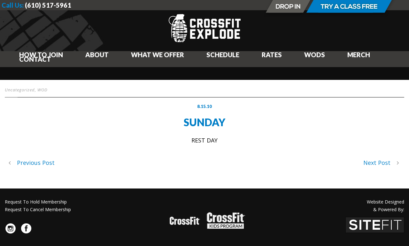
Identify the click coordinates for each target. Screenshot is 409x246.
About (97, 54)
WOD (42, 90)
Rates (272, 54)
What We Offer (157, 54)
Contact (35, 59)
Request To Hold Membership (36, 202)
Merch (358, 54)
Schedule (222, 54)
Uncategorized (20, 90)
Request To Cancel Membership (38, 209)
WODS (314, 54)
